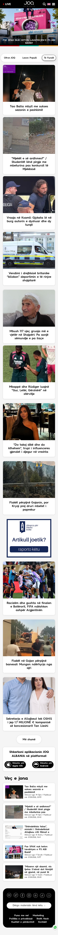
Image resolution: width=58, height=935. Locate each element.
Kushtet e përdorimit (22, 922)
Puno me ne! (21, 915)
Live (8, 4)
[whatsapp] (35, 895)
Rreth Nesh (43, 919)
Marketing (38, 915)
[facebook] (22, 895)
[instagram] (29, 895)
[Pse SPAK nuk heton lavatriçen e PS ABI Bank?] (14, 852)
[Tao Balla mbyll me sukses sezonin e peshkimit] (14, 792)
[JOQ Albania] (29, 4)
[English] (49, 4)
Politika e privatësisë (21, 919)
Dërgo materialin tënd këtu (28, 905)
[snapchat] (49, 895)
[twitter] (15, 895)
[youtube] (9, 895)
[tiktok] (42, 895)
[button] (17, 10)
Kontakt (42, 922)
